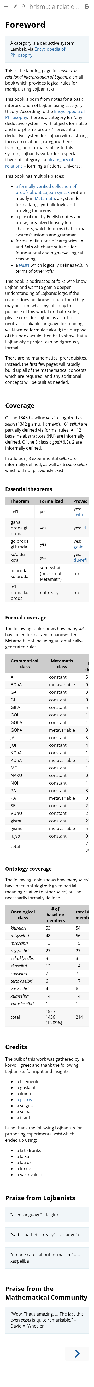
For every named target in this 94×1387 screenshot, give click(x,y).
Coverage (19, 405)
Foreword (25, 24)
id (84, 528)
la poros (24, 1099)
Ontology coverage (28, 868)
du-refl (80, 560)
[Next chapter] (77, 1354)
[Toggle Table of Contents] (6, 6)
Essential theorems (28, 489)
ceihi (78, 514)
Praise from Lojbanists (40, 1197)
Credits (16, 1046)
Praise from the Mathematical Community (46, 1292)
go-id (79, 547)
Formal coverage (25, 617)
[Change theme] (15, 6)
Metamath (45, 198)
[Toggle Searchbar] (23, 6)
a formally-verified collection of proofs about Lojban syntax (46, 189)
